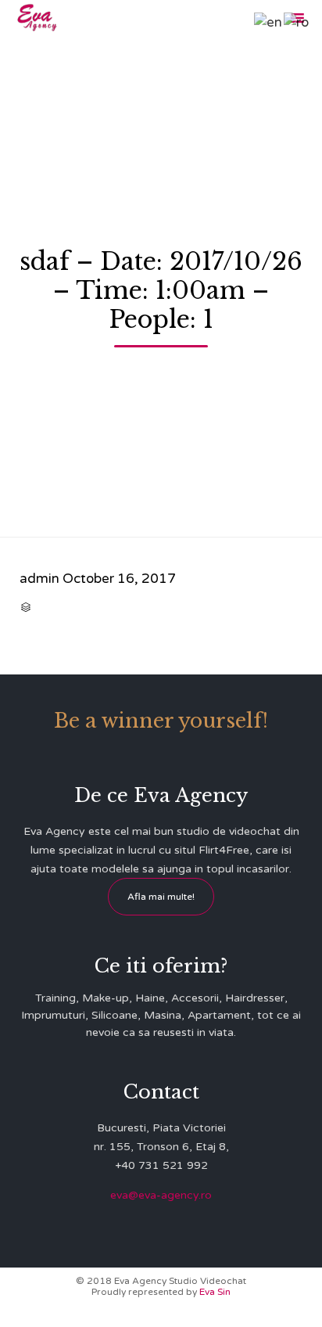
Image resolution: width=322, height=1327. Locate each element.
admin (39, 578)
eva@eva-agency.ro (161, 1195)
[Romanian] (297, 21)
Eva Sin (215, 1291)
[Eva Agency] (37, 17)
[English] (269, 21)
